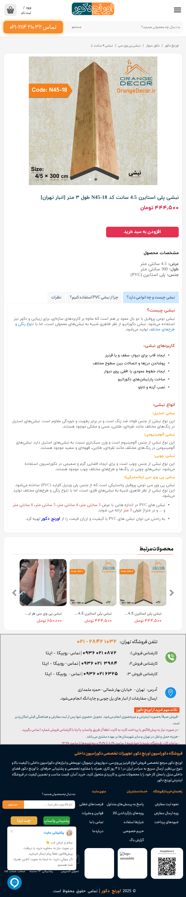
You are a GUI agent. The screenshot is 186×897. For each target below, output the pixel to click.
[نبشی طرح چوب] (93, 120)
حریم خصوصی (133, 831)
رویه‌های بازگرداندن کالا (131, 813)
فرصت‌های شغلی (92, 804)
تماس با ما (96, 822)
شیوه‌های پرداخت (166, 822)
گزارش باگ (136, 840)
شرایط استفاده (134, 822)
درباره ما (97, 831)
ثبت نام (26, 13)
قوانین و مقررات (92, 813)
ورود (28, 7)
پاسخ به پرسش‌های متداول (131, 804)
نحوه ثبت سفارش (167, 804)
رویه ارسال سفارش (166, 813)
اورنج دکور (50, 519)
